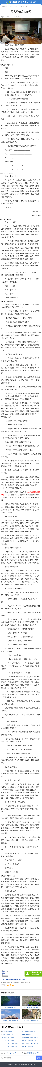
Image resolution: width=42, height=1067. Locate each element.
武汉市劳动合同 (11, 1053)
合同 (16, 6)
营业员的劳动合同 (8, 1037)
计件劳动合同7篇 (7, 1034)
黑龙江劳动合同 (7, 1031)
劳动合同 (24, 6)
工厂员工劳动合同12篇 (29, 1040)
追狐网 (18, 1064)
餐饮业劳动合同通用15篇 (30, 1043)
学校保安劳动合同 (28, 1046)
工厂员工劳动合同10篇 (9, 1046)
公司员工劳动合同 (8, 1040)
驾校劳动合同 (26, 1034)
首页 (11, 6)
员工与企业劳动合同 (28, 1031)
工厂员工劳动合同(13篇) (10, 1043)
